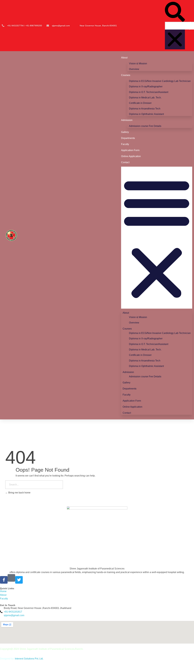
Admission (126, 120)
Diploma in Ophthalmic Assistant (146, 114)
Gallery (125, 132)
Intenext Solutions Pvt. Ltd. (29, 658)
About (124, 57)
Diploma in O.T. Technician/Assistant (148, 92)
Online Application (131, 156)
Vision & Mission (138, 63)
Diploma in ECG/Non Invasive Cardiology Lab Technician (160, 81)
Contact (125, 162)
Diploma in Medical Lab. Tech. (145, 97)
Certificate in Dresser (140, 103)
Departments (128, 138)
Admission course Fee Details (145, 126)
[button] (175, 12)
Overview (134, 69)
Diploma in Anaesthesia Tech (144, 108)
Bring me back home (19, 492)
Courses (125, 75)
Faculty (125, 144)
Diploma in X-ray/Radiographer (145, 86)
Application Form (130, 150)
